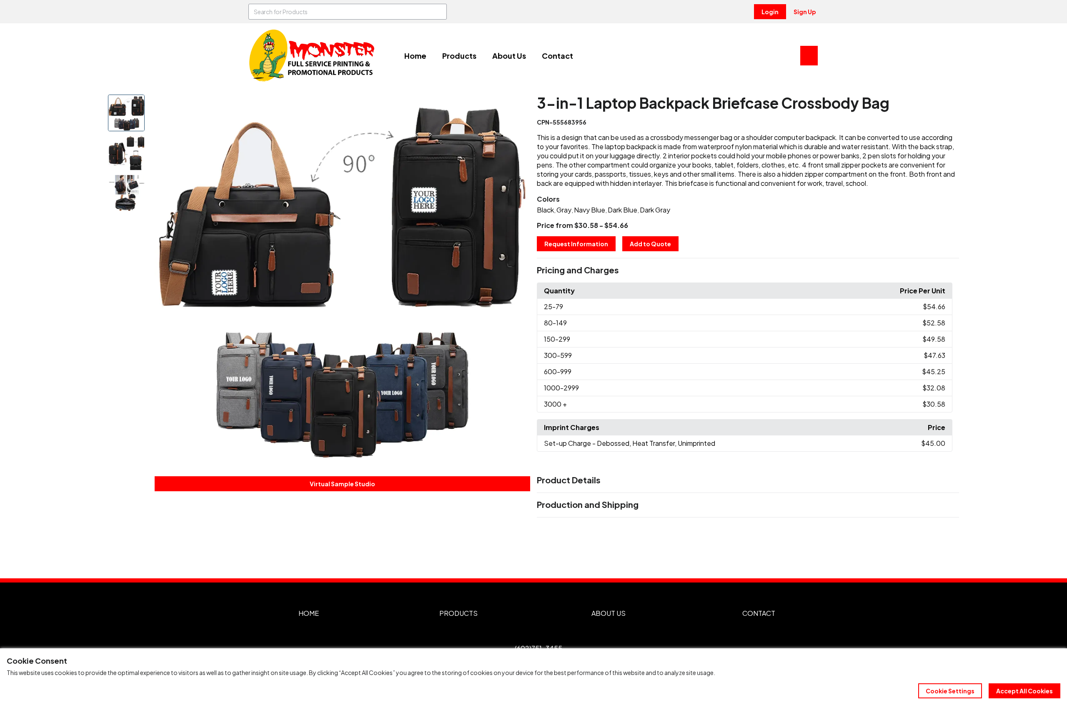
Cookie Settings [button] (950, 691)
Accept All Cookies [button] (1024, 691)
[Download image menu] (518, 105)
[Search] (438, 11)
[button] (748, 270)
